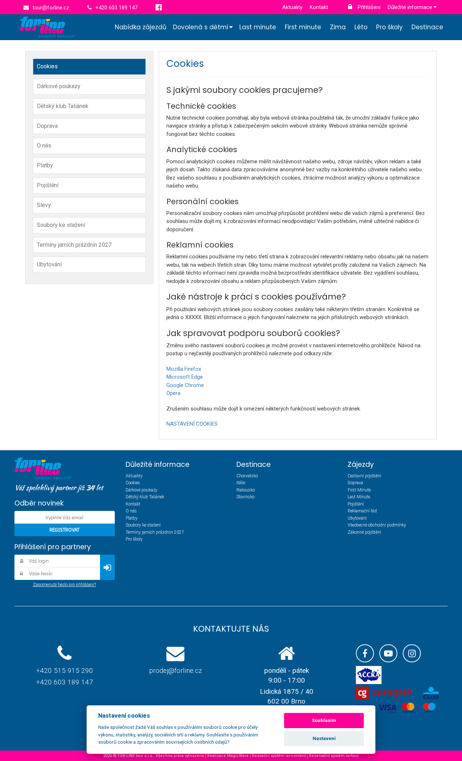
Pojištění (47, 185)
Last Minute (359, 496)
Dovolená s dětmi (200, 27)
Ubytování (49, 264)
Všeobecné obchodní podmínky (377, 525)
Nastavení (324, 738)
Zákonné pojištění (364, 532)
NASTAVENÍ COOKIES (192, 424)
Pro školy (389, 27)
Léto (360, 27)
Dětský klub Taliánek (62, 106)
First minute (303, 27)
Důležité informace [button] (410, 7)
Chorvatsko (247, 475)
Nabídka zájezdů (140, 27)
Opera (173, 393)
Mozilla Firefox (183, 369)
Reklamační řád (362, 510)
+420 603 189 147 (64, 682)
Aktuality (292, 7)
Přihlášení (368, 7)
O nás (44, 145)
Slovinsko (245, 496)
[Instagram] (412, 653)
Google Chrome (185, 385)
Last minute (257, 27)
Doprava (47, 125)
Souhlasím (324, 720)
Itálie (240, 482)
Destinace (427, 27)
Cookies (47, 66)
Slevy (44, 205)
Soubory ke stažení (61, 225)
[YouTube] (388, 653)
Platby (45, 165)
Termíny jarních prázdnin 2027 (74, 244)
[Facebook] (365, 653)
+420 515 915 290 (64, 670)
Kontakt (319, 7)
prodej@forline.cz (175, 670)
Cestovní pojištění (364, 475)
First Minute (359, 490)
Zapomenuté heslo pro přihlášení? (64, 584)
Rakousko (245, 490)
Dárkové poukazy (58, 86)
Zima (338, 27)
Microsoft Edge (184, 377)
